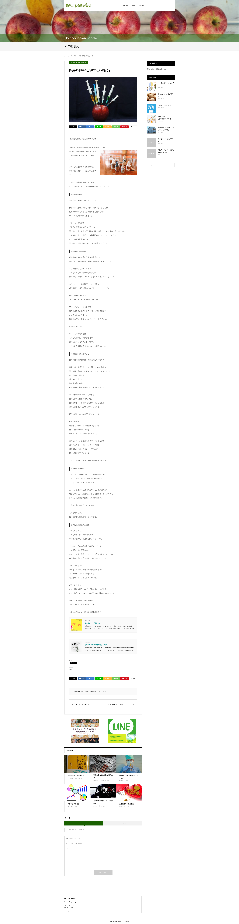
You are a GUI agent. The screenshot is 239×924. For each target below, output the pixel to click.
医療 (79, 62)
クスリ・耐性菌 (105, 780)
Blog (133, 5)
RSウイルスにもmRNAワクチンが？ (128, 777)
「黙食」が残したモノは (166, 105)
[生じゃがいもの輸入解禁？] (151, 97)
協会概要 (125, 5)
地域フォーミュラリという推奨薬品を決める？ (166, 118)
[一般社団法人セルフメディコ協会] (78, 5)
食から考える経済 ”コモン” (166, 140)
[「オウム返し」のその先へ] (151, 86)
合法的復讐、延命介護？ (76, 775)
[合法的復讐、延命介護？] (77, 764)
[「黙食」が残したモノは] (151, 108)
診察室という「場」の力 (93, 623)
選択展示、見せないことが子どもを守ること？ (166, 129)
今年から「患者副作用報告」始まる (97, 645)
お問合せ (141, 5)
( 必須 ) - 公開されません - (74, 843)
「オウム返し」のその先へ (166, 84)
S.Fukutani (80, 691)
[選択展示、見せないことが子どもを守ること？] (151, 131)
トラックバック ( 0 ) (122, 823)
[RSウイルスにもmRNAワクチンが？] (129, 764)
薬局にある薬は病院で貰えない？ (103, 776)
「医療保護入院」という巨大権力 (103, 802)
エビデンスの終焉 (74, 804)
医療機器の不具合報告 (126, 804)
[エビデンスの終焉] (77, 792)
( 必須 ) (73, 838)
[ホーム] (65, 56)
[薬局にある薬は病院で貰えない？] (103, 764)
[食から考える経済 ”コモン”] (151, 142)
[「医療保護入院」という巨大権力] (103, 791)
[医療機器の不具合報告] (129, 792)
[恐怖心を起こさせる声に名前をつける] (151, 153)
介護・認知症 (78, 778)
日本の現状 (83, 62)
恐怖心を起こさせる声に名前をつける (166, 151)
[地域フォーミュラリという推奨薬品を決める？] (151, 120)
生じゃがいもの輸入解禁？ (165, 95)
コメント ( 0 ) (84, 823)
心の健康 (102, 806)
